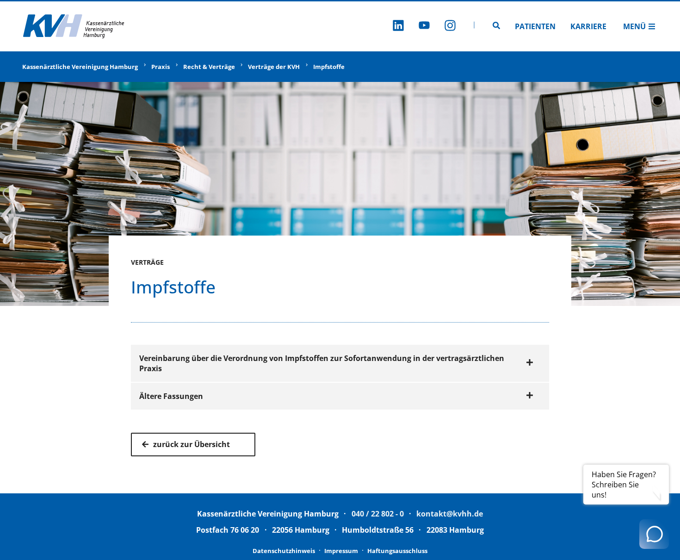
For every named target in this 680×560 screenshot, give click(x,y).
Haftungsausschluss (397, 551)
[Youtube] (424, 26)
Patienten (535, 26)
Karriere (588, 26)
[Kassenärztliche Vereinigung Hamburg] (74, 26)
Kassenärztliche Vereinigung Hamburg (80, 66)
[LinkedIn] (398, 26)
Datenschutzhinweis (284, 551)
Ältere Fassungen (171, 396)
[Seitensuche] (496, 26)
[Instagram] (450, 26)
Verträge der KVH (274, 66)
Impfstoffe (329, 66)
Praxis (160, 66)
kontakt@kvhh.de (449, 514)
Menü (634, 26)
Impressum (341, 551)
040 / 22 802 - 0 (378, 514)
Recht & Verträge (209, 66)
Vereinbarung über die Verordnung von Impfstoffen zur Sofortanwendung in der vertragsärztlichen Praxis (321, 363)
